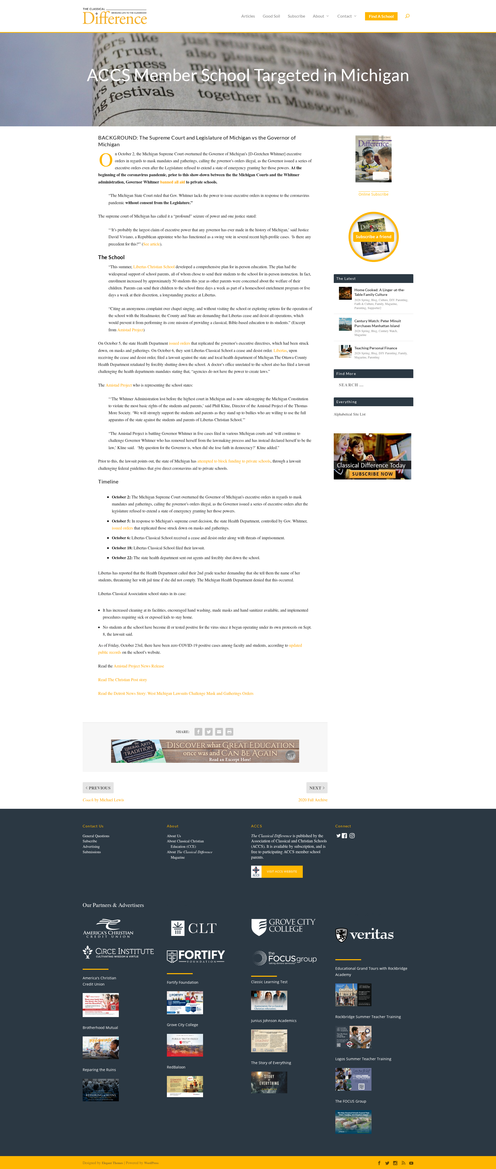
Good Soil (271, 16)
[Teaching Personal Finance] (345, 351)
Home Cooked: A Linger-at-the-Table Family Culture (379, 292)
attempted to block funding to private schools (233, 461)
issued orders (179, 343)
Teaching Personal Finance (375, 348)
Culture (383, 300)
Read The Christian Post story (122, 679)
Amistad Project (130, 329)
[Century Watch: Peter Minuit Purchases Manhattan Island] (345, 324)
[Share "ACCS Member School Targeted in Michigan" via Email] (219, 732)
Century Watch (388, 331)
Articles (248, 16)
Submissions (92, 851)
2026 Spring (362, 300)
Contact (344, 16)
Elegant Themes (112, 1163)
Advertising (91, 846)
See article (151, 244)
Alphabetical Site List (350, 414)
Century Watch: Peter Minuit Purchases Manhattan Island (377, 323)
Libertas (280, 350)
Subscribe (296, 16)
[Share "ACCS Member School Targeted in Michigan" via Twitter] (209, 732)
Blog (374, 300)
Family (379, 304)
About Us (174, 835)
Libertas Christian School (154, 266)
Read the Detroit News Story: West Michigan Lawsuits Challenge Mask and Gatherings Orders (175, 693)
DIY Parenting (398, 300)
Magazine (391, 304)
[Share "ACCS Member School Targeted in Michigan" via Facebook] (198, 732)
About (318, 16)
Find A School (381, 16)
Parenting (360, 308)
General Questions (96, 835)
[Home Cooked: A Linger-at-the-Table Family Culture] (345, 293)
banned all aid (172, 182)
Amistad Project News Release (139, 665)
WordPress (151, 1163)
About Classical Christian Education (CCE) (185, 844)
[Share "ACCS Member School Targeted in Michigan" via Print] (229, 732)
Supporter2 (374, 308)
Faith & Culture (364, 304)
